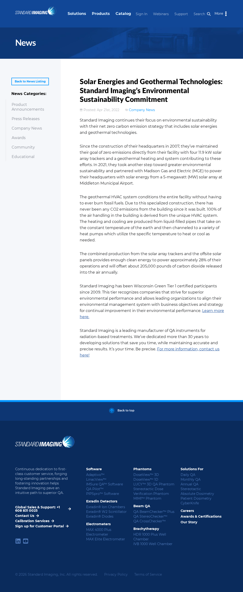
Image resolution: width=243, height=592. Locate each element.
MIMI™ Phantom (147, 498)
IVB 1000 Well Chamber (153, 544)
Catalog (123, 13)
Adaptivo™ (95, 475)
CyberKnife (190, 503)
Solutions (77, 13)
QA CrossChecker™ (149, 521)
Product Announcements (28, 107)
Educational (23, 156)
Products (101, 13)
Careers (187, 511)
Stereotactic (191, 489)
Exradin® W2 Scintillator (106, 512)
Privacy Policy (116, 574)
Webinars (161, 14)
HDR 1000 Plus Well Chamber (149, 536)
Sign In (141, 14)
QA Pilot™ (94, 489)
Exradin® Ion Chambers (105, 507)
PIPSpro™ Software (102, 494)
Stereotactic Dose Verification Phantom (151, 491)
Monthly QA (191, 479)
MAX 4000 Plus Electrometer (98, 532)
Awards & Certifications (201, 516)
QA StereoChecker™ (150, 516)
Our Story (189, 522)
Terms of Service (148, 574)
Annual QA (189, 484)
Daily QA (188, 475)
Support (181, 14)
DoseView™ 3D (146, 475)
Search (199, 14)
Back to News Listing (30, 81)
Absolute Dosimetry (197, 494)
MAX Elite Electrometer (105, 539)
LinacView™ (96, 479)
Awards (19, 138)
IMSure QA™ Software (104, 484)
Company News (27, 128)
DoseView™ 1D (145, 479)
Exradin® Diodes (99, 516)
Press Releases (26, 119)
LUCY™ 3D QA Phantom (153, 484)
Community (23, 147)
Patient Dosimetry (196, 498)
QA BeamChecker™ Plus (153, 512)
